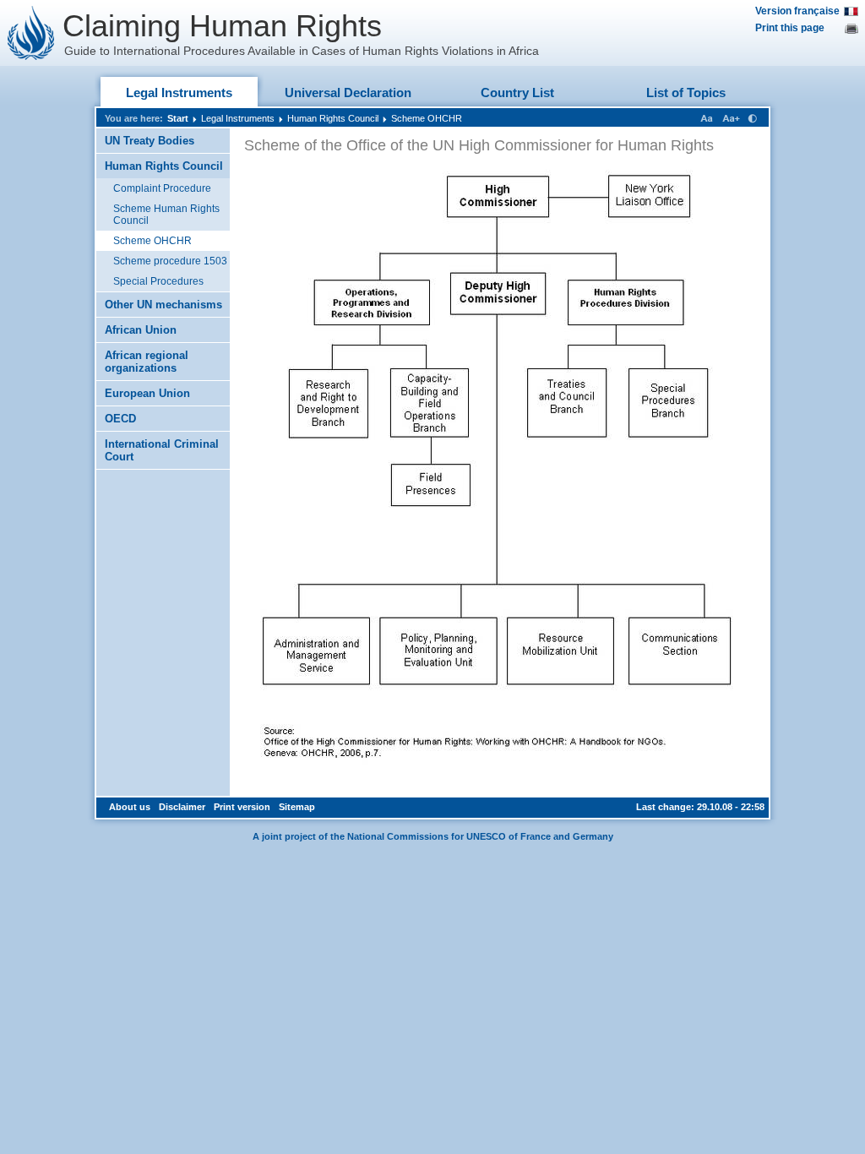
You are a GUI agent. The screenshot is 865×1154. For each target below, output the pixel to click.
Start (177, 118)
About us (129, 807)
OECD (120, 418)
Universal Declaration (348, 92)
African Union (141, 330)
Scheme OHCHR (426, 118)
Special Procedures (158, 281)
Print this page (789, 28)
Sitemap (297, 807)
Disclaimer (182, 807)
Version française (797, 11)
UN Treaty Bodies (149, 140)
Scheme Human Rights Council (166, 214)
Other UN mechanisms (163, 304)
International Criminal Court (162, 450)
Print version (242, 807)
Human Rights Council (332, 118)
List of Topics (686, 92)
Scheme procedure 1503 (170, 261)
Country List (517, 92)
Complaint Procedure (162, 188)
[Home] (31, 33)
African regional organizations (146, 361)
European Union (147, 393)
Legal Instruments (179, 92)
